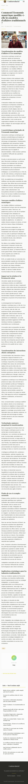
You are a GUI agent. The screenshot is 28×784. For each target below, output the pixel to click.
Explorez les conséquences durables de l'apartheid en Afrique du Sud (13, 738)
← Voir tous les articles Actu (8, 673)
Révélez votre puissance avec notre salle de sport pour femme (13, 752)
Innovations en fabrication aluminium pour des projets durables (12, 700)
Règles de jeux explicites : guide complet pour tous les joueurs (13, 691)
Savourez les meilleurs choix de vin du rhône (13, 695)
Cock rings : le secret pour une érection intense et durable (13, 729)
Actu (7, 5)
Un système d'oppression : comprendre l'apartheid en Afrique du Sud (13, 714)
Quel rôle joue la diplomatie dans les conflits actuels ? (12, 748)
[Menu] (23, 1)
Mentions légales (11, 775)
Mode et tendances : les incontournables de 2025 (14, 705)
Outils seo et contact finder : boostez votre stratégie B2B (13, 719)
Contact (19, 775)
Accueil (3, 5)
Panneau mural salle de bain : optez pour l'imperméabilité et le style (13, 710)
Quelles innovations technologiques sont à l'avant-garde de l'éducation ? (13, 733)
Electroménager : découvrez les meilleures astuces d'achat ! (14, 724)
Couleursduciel (13, 1)
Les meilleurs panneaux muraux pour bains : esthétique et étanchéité (12, 743)
